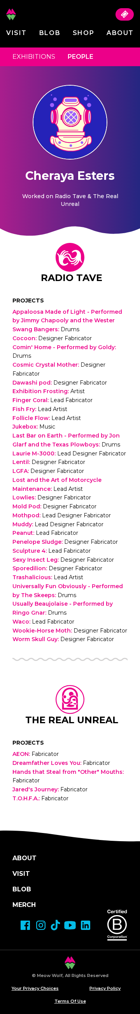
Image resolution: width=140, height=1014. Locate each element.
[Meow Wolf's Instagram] (41, 925)
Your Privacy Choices (35, 988)
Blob (49, 33)
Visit (16, 33)
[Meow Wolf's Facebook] (25, 925)
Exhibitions (33, 56)
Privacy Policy (105, 988)
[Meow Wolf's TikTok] (55, 925)
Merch (24, 905)
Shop (83, 33)
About (120, 33)
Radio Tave (71, 277)
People (80, 56)
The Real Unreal (71, 720)
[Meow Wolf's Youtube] (70, 925)
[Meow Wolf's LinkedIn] (85, 925)
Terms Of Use (70, 1001)
